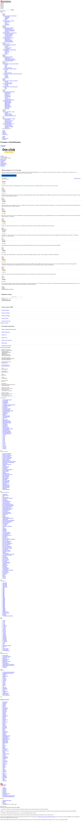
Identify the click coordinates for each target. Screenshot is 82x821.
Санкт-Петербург (6, 753)
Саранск (4, 754)
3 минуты (4, 680)
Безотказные (5, 573)
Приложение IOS (8, 124)
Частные (4, 578)
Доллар (6, 64)
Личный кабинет (8, 122)
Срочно (4, 675)
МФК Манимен (8, 101)
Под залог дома (6, 545)
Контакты (7, 127)
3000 (3, 589)
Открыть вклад (8, 57)
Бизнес (4, 78)
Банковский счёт (6, 473)
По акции (4, 667)
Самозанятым (5, 419)
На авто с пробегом (8, 34)
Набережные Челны (6, 735)
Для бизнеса (5, 417)
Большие (4, 613)
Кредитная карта (6, 475)
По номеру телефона (7, 522)
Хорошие (4, 529)
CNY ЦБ (2, 7)
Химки (4, 774)
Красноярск (5, 727)
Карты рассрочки (8, 47)
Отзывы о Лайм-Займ (6, 315)
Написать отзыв (77, 178)
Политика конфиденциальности (9, 795)
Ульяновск (5, 771)
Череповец (5, 777)
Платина (6, 76)
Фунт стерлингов (8, 67)
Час (3, 686)
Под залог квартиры (6, 544)
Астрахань (5, 702)
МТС (6, 19)
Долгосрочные (5, 649)
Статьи (4, 109)
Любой (4, 620)
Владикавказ (5, 708)
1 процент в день (6, 657)
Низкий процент (6, 659)
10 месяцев (5, 639)
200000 (4, 610)
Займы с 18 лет (4, 337)
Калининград (5, 721)
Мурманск (5, 734)
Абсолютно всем (6, 427)
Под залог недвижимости (10, 30)
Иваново (4, 716)
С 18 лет (6, 97)
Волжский (5, 711)
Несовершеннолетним (7, 422)
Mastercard (7, 50)
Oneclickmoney (3, 145)
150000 (4, 609)
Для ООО (7, 85)
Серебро (6, 75)
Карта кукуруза (6, 477)
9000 (3, 596)
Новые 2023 (5, 494)
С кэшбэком (7, 48)
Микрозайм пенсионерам (6, 345)
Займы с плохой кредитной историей (9, 329)
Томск (4, 767)
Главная (4, 787)
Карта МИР (5, 479)
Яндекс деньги (5, 471)
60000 (4, 604)
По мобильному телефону (8, 521)
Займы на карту (8, 93)
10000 (4, 597)
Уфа (3, 772)
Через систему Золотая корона (8, 462)
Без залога (5, 537)
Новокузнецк (5, 740)
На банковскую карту (7, 460)
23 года (4, 443)
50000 (4, 603)
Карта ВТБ (5, 483)
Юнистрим (5, 488)
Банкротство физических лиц (10, 115)
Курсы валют (5, 134)
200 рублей (5, 583)
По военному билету (7, 550)
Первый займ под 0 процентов (8, 664)
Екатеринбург (5, 715)
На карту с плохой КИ (7, 458)
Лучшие (4, 528)
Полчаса (4, 685)
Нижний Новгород (6, 738)
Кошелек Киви (5, 467)
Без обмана (5, 561)
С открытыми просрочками (8, 410)
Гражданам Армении (7, 431)
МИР (6, 52)
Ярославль (5, 780)
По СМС (4, 531)
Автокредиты (14, 32)
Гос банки (12, 20)
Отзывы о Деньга (5, 318)
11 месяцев (5, 640)
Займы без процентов (6, 332)
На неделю (5, 625)
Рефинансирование (8, 28)
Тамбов (4, 764)
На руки (4, 516)
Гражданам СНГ (6, 429)
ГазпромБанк (7, 21)
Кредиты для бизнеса (13, 80)
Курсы (4, 61)
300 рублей (5, 584)
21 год (4, 441)
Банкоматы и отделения (9, 58)
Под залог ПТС (6, 538)
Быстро (4, 677)
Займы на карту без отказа (7, 340)
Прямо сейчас (5, 691)
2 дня (4, 622)
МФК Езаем (7, 103)
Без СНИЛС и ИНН (6, 405)
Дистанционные (6, 568)
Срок (1, 158)
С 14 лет (4, 434)
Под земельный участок (7, 548)
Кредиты (4, 25)
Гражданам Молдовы (7, 433)
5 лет (4, 644)
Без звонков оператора (7, 535)
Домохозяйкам (5, 402)
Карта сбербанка (6, 476)
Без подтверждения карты (8, 506)
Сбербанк (7, 23)
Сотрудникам (5, 424)
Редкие (4, 515)
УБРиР (6, 18)
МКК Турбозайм (8, 102)
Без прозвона (5, 536)
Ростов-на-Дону (6, 750)
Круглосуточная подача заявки (8, 520)
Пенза (4, 746)
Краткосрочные (6, 648)
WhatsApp (4, 803)
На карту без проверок (7, 453)
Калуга (4, 722)
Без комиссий (5, 557)
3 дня (4, 623)
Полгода (4, 646)
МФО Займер (7, 105)
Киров (4, 724)
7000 (3, 594)
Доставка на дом (6, 466)
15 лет (4, 435)
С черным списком (6, 416)
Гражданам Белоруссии (7, 432)
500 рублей (5, 585)
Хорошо (65, 819)
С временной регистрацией (8, 570)
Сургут (4, 762)
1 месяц (4, 632)
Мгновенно (5, 674)
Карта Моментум (6, 482)
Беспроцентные (6, 663)
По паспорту (5, 407)
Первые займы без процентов (8, 665)
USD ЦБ (2, 3)
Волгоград (5, 710)
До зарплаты (5, 524)
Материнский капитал (7, 513)
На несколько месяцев (7, 645)
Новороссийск (5, 741)
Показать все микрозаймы (5, 347)
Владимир (5, 709)
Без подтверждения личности (8, 505)
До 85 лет (4, 448)
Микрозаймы (12, 91)
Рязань (4, 751)
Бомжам (4, 414)
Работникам (5, 425)
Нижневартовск (6, 736)
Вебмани (4, 465)
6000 (3, 593)
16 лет (4, 436)
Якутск (4, 779)
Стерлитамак (5, 761)
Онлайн (6, 46)
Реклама (4, 790)
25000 (4, 600)
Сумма (1, 155)
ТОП (4, 527)
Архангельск (5, 701)
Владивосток (5, 707)
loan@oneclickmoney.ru (6, 365)
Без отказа (7, 94)
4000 (3, 591)
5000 (3, 592)
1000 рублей (5, 586)
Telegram (4, 801)
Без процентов (7, 96)
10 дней (4, 626)
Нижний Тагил (5, 739)
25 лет (4, 444)
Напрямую (5, 564)
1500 (3, 587)
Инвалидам (5, 423)
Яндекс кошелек (6, 470)
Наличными (5, 463)
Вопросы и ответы (8, 114)
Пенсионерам (5, 401)
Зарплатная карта (6, 487)
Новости (6, 112)
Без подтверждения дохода (8, 504)
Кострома (4, 725)
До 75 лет (4, 446)
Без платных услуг (6, 510)
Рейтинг (4, 576)
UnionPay (6, 53)
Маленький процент (6, 661)
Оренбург (4, 745)
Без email (4, 556)
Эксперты (4, 791)
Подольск (4, 749)
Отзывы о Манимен (5, 310)
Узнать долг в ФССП (9, 120)
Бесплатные (5, 662)
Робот (4, 575)
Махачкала (5, 732)
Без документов (6, 560)
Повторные (5, 530)
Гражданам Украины (7, 430)
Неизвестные (5, 514)
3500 (3, 590)
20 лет (4, 440)
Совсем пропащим (6, 415)
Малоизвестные (6, 495)
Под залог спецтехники (7, 547)
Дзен (16, 807)
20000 (4, 599)
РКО (10, 83)
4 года (4, 643)
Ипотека (11, 37)
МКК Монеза (7, 104)
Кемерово (4, 723)
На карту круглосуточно (7, 457)
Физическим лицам (6, 420)
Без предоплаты (6, 534)
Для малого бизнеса (8, 82)
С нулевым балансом (7, 533)
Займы (4, 89)
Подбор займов (8, 95)
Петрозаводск (5, 748)
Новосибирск (5, 742)
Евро (6, 65)
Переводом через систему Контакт (9, 461)
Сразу (4, 690)
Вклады (4, 54)
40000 (4, 602)
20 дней (4, 628)
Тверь (4, 765)
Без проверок (5, 500)
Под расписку (5, 549)
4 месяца (4, 635)
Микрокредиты (6, 517)
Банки (4, 13)
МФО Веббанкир (8, 106)
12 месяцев (5, 641)
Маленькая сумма (6, 612)
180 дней (4, 631)
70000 (4, 605)
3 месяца (4, 634)
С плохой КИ (5, 400)
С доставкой (7, 45)
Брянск (4, 706)
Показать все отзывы (4, 322)
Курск (4, 729)
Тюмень (4, 769)
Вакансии (4, 792)
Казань (4, 720)
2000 (3, 588)
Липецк (4, 730)
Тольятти (4, 766)
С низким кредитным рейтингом (9, 404)
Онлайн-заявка (8, 36)
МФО (9, 100)
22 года (4, 442)
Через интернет (6, 523)
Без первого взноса (8, 35)
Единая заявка (7, 119)
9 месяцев (4, 638)
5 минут (4, 681)
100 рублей (5, 582)
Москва (4, 733)
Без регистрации (6, 572)
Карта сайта (5, 794)
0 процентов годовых (7, 656)
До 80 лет (4, 447)
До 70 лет (4, 445)
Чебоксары (5, 775)
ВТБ (6, 22)
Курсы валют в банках (14, 63)
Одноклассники (8, 807)
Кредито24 (7, 107)
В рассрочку (5, 666)
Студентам (5, 403)
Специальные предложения (10, 59)
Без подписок (5, 511)
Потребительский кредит (10, 29)
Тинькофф (7, 17)
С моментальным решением (8, 673)
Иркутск (4, 718)
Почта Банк (7, 24)
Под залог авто (5, 540)
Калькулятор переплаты (9, 99)
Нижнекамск (5, 737)
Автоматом (5, 689)
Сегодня (4, 687)
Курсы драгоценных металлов (16, 73)
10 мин (4, 682)
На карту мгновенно (6, 456)
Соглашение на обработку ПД (8, 796)
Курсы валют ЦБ (13, 68)
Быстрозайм (5, 688)
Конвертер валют (8, 121)
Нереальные (5, 660)
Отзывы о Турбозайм (6, 312)
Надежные (5, 566)
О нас (12, 123)
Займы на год (4, 334)
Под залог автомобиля (7, 541)
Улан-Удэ (4, 770)
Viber (4, 802)
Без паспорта (5, 406)
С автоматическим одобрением (9, 672)
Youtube (18, 807)
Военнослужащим (6, 411)
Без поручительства (6, 503)
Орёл (4, 744)
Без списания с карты (7, 507)
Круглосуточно (5, 497)
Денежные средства (6, 551)
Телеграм (12, 807)
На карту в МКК (6, 459)
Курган (4, 728)
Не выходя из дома (6, 532)
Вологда (4, 712)
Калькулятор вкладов (9, 60)
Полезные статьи (8, 113)
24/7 (3, 496)
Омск (4, 743)
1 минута (4, 678)
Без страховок (5, 558)
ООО (6, 88)
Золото (6, 74)
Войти (1, 11)
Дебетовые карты (12, 49)
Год (3, 647)
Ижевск (4, 717)
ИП (5, 87)
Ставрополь (5, 760)
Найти (12, 9)
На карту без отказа (6, 454)
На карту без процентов (7, 455)
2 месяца (4, 633)
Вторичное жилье (8, 39)
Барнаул (4, 704)
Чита (4, 778)
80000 (4, 606)
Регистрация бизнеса (13, 86)
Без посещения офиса (7, 501)
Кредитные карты (12, 44)
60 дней (4, 630)
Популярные (14, 15)
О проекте (5, 789)
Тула (3, 768)
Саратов (4, 755)
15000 (4, 598)
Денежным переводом (7, 464)
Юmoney (4, 472)
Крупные (4, 614)
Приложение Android (9, 126)
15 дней (4, 627)
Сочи (4, 759)
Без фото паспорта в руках (8, 508)
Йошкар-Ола (5, 719)
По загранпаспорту (6, 409)
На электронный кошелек (7, 469)
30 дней (4, 629)
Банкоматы (7, 31)
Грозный (4, 714)
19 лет (4, 439)
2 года (4, 642)
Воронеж (4, 713)
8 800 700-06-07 (4, 362)
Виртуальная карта (6, 486)
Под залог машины (6, 542)
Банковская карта (6, 484)
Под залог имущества (7, 546)
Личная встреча (6, 553)
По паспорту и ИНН (6, 408)
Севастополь (5, 756)
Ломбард (4, 552)
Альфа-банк (7, 16)
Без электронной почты (7, 555)
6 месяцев (4, 637)
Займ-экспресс (5, 694)
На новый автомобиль (9, 33)
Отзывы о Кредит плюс (6, 321)
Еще (1, 450)
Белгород (4, 705)
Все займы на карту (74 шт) (9, 175)
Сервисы (13, 118)
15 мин (4, 683)
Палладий (7, 77)
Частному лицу (5, 426)
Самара (4, 752)
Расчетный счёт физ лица (7, 474)
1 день (4, 621)
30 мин (4, 684)
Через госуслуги (6, 559)
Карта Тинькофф (6, 481)
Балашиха (4, 703)
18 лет (4, 438)
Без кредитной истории (7, 399)
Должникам (5, 412)
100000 (4, 608)
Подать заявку (3, 159)
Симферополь (5, 757)
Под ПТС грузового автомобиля (9, 539)
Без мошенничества (6, 562)
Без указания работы (6, 512)
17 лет (4, 437)
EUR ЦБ (2, 5)
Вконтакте (2, 807)
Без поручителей (6, 502)
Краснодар (5, 726)
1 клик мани (2, 146)
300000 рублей (5, 611)
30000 (4, 601)
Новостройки (7, 38)
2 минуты (4, 679)
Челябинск (5, 776)
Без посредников (6, 563)
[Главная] (5, 2)
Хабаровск (5, 773)
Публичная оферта (6, 793)
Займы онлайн (7, 92)
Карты (4, 42)
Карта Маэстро (5, 478)
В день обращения (6, 695)
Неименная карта (6, 485)
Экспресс (4, 692)
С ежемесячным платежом (8, 615)
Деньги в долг (7, 98)
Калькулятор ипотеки (9, 41)
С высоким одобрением (7, 526)
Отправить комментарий (6, 300)
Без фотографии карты (7, 509)
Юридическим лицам (7, 421)
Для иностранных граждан (8, 428)
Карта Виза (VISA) (6, 480)
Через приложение (6, 489)
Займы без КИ (4, 342)
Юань (6, 66)
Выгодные (5, 658)
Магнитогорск (5, 731)
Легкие (4, 577)
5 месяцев (4, 636)
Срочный (4, 574)
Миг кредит (7, 108)
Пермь (4, 747)
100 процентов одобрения (8, 498)
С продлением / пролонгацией (8, 554)
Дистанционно (5, 569)
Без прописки (5, 571)
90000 (4, 607)
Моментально (5, 676)
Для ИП (6, 81)
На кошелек (5, 468)
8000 (3, 595)
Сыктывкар (5, 763)
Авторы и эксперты (8, 125)
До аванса (4, 525)
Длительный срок (6, 650)
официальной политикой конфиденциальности (47, 816)
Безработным (5, 413)
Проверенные (5, 565)
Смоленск (4, 758)
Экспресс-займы (6, 693)
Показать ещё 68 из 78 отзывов (7, 289)
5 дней (4, 624)
